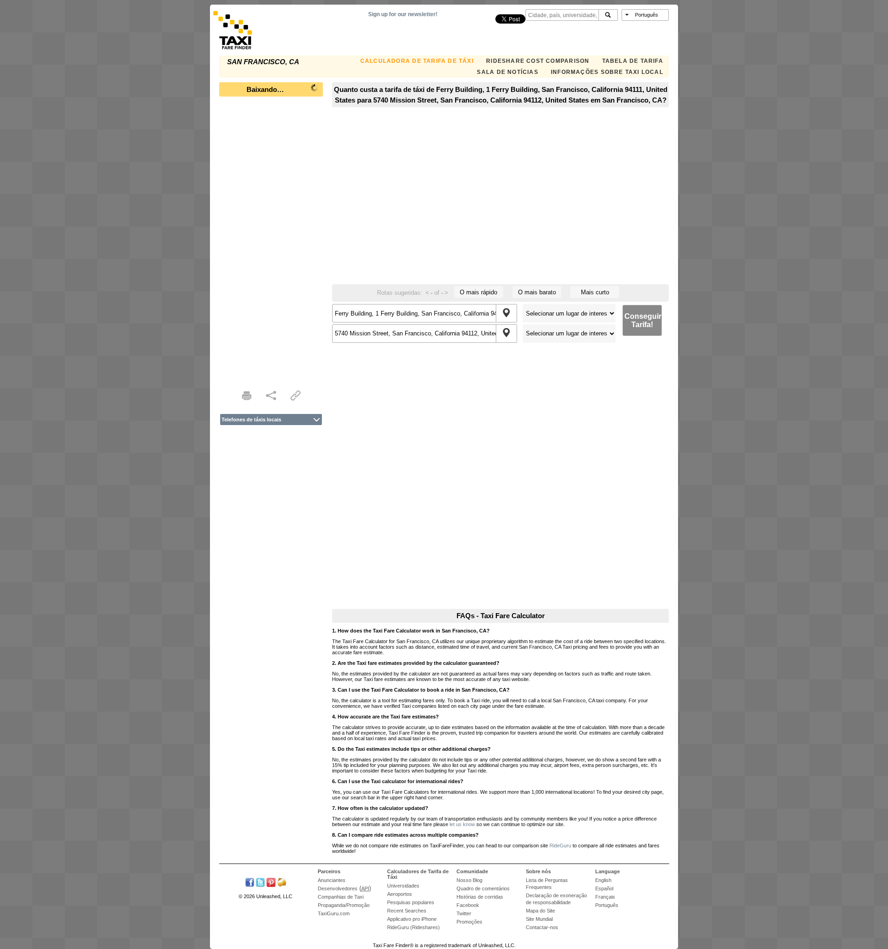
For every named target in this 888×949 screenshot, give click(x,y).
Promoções (469, 922)
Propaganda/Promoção (344, 905)
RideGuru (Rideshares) (413, 927)
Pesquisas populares (410, 902)
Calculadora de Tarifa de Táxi (417, 61)
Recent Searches (406, 910)
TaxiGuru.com (334, 913)
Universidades (403, 885)
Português (606, 905)
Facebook (467, 905)
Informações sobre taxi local (607, 72)
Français (605, 897)
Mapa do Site (540, 910)
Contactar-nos (542, 927)
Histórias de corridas (479, 897)
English (603, 880)
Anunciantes (331, 880)
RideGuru (560, 845)
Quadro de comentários (483, 888)
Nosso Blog (469, 880)
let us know (462, 824)
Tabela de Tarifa (632, 61)
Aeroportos (399, 894)
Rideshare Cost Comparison (537, 61)
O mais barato (537, 292)
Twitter (463, 913)
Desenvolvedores (338, 888)
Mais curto (595, 292)
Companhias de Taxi (341, 897)
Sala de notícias (507, 72)
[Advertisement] (271, 240)
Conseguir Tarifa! (642, 320)
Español (604, 888)
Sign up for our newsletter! (403, 14)
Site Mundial (539, 919)
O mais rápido (478, 292)
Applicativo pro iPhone (412, 919)
